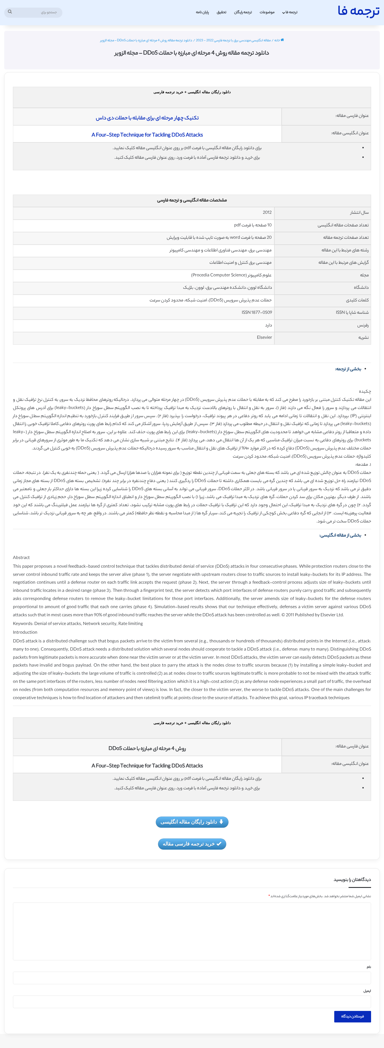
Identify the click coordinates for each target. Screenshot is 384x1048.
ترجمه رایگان (243, 12)
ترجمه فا (291, 12)
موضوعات (267, 12)
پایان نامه (202, 12)
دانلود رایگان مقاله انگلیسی (189, 821)
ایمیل (367, 991)
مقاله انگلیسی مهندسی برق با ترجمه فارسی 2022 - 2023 (233, 41)
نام (369, 967)
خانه (277, 41)
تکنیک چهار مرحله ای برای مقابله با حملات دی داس (147, 118)
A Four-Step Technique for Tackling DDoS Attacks (147, 135)
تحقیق (221, 12)
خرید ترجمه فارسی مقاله (189, 843)
